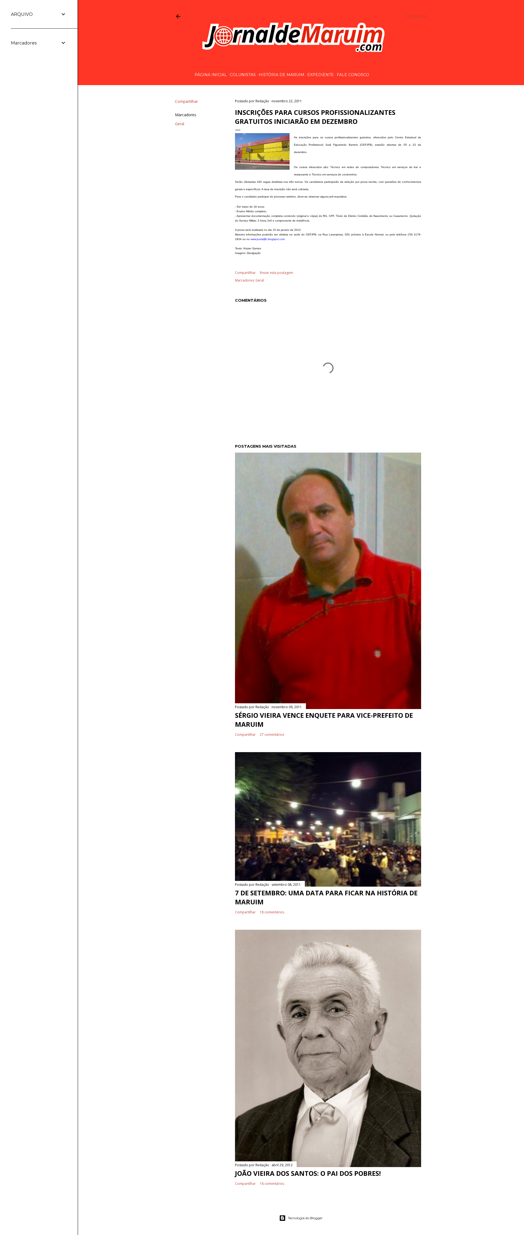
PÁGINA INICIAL (211, 74)
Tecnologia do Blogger (305, 1218)
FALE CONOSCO (353, 74)
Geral (179, 123)
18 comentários (272, 912)
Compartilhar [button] (186, 101)
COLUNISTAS (243, 74)
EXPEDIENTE (320, 74)
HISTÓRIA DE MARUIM (281, 74)
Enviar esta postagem (276, 272)
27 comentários (272, 734)
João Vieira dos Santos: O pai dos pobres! (308, 1173)
